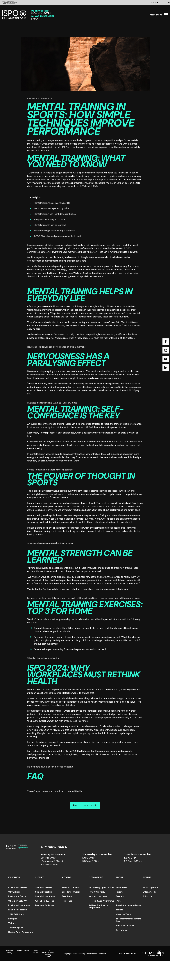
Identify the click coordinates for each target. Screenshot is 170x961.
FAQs (118, 901)
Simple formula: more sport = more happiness (50, 469)
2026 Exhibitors (16, 914)
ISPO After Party (97, 892)
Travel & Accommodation (128, 905)
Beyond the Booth (17, 896)
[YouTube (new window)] (165, 359)
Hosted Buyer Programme (20, 932)
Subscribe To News (125, 925)
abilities (115, 441)
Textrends (67, 901)
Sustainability (23, 950)
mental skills (131, 383)
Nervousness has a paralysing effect (52, 208)
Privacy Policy (9, 951)
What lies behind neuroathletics (43, 658)
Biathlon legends (35, 257)
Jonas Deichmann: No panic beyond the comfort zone (113, 598)
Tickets (119, 910)
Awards (66, 877)
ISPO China (35, 951)
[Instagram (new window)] (165, 350)
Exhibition (14, 877)
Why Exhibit (14, 892)
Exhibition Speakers (17, 910)
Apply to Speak (15, 927)
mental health (97, 619)
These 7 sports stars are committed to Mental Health (54, 791)
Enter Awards (149, 892)
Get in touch (122, 930)
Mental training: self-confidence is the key (55, 213)
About (119, 877)
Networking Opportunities (101, 887)
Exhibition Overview (18, 887)
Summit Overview (44, 887)
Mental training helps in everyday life (52, 202)
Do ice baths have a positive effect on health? (50, 766)
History (119, 892)
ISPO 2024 (35, 698)
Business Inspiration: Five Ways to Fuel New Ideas (52, 402)
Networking (96, 877)
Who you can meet (98, 896)
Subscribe (147, 896)
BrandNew (67, 896)
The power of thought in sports (49, 219)
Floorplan (12, 919)
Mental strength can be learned (50, 224)
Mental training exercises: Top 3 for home (54, 230)
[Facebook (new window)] (165, 341)
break (129, 522)
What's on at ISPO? (17, 901)
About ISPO (121, 887)
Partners (120, 896)
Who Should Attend (44, 901)
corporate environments (95, 714)
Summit (39, 877)
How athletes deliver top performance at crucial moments (57, 346)
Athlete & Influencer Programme (99, 906)
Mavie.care (51, 698)
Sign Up (147, 877)
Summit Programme (45, 896)
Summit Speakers (43, 892)
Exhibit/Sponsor (150, 887)
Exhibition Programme (19, 905)
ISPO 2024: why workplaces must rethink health (58, 236)
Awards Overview (70, 887)
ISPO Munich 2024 (89, 186)
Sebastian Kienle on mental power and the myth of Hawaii (56, 598)
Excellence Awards (71, 892)
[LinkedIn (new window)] (165, 367)
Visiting (12, 923)
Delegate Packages (44, 905)
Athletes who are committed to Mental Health (50, 543)
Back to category (83, 805)
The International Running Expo (128, 920)
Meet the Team (123, 914)
